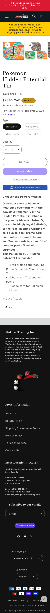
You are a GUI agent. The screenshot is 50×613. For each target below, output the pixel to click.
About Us (11, 413)
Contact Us (12, 450)
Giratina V (14, 135)
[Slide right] (32, 67)
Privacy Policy (14, 435)
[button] (7, 16)
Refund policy (39, 600)
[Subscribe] (41, 514)
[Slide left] (18, 67)
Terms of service (35, 605)
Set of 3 (35, 135)
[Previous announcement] (6, 5)
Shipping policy (15, 610)
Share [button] (9, 307)
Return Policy (13, 420)
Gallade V (34, 127)
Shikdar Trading (21, 600)
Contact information (36, 610)
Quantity (7, 141)
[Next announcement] (44, 5)
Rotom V (13, 127)
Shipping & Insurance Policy (22, 428)
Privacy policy (17, 605)
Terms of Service (16, 442)
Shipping (7, 105)
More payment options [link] (25, 179)
